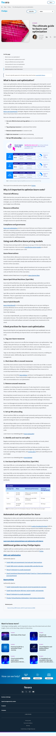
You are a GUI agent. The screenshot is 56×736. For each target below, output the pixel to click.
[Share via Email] (55, 38)
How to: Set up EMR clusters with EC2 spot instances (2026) (21, 608)
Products (3, 705)
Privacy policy (28, 720)
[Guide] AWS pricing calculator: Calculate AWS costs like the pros (24, 566)
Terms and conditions (28, 723)
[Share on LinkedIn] (48, 38)
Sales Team (26, 678)
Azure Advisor (23, 375)
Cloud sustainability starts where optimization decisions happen (18, 661)
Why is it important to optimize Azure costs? (15, 59)
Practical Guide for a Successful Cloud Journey (17, 648)
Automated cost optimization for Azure (14, 66)
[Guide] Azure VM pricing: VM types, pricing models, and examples (25, 590)
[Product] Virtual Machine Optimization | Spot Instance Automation (25, 598)
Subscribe (31, 11)
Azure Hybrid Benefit (9, 305)
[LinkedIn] (22, 691)
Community (37, 678)
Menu (51, 2)
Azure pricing (8, 579)
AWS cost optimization (12, 555)
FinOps (4, 11)
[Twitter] (26, 691)
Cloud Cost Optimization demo (45, 635)
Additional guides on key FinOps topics (14, 69)
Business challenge (5, 697)
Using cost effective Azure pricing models (14, 62)
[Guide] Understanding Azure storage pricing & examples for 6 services (26, 587)
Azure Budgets (28, 457)
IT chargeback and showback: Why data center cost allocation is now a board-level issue (46, 661)
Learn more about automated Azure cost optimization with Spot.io (23, 541)
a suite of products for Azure (39, 526)
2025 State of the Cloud (18, 635)
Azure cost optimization (10, 228)
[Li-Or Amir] (34, 37)
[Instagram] (29, 691)
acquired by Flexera (40, 75)
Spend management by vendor (8, 701)
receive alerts (32, 451)
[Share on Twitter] (52, 38)
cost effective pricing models (33, 247)
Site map (28, 725)
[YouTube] (33, 691)
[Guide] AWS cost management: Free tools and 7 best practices (24, 562)
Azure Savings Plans (34, 275)
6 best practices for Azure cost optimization (15, 64)
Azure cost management (10, 111)
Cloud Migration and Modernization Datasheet (45, 648)
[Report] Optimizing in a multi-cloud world (18, 569)
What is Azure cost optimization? (12, 57)
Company (3, 710)
